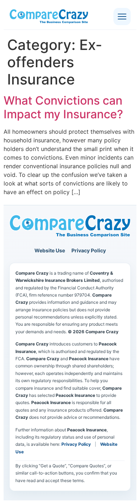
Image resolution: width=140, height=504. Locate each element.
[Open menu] (122, 16)
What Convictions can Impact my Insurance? (63, 107)
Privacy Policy (88, 250)
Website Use (49, 250)
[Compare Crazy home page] (70, 226)
